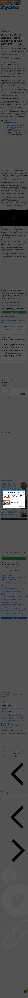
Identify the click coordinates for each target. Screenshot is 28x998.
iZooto (24, 506)
